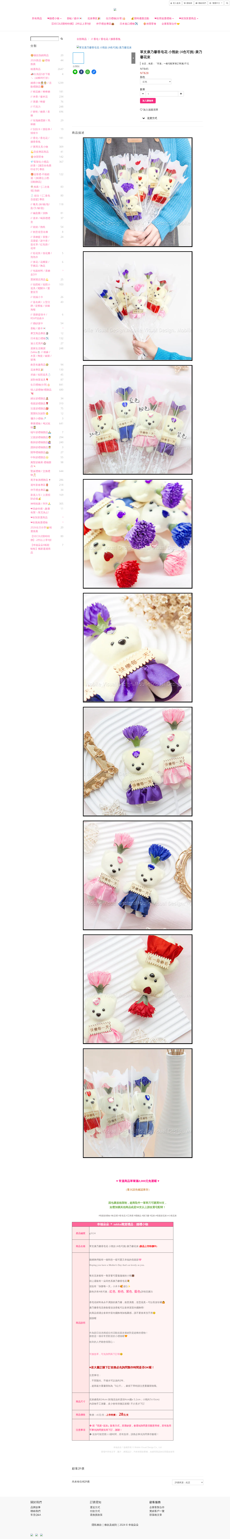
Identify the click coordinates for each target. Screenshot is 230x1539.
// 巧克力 (36, 106)
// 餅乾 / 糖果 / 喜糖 (40, 113)
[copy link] (94, 72)
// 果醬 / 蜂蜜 (38, 101)
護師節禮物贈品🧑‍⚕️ (41, 447)
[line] (75, 72)
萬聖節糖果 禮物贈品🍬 (41, 464)
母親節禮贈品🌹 (40, 403)
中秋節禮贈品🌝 (40, 457)
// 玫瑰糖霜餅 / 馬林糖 (40, 122)
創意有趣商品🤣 (40, 364)
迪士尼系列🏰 (38, 343)
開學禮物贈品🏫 (40, 452)
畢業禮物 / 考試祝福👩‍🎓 (40, 425)
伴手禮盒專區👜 (105, 23)
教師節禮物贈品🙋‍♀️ (41, 442)
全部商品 (82, 39)
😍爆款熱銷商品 (40, 55)
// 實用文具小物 (39, 146)
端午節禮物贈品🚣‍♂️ (41, 432)
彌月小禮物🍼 (38, 418)
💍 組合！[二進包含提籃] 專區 (40, 197)
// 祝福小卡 (37, 297)
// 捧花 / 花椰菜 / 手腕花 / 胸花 (40, 263)
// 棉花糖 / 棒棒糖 (40, 91)
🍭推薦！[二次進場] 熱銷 (40, 188)
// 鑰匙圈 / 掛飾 (39, 213)
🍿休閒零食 (149, 23)
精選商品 (36, 69)
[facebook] (81, 72)
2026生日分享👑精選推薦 (41, 529)
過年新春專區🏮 (40, 485)
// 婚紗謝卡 (37, 323)
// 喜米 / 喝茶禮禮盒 (40, 220)
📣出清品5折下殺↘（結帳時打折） (41, 76)
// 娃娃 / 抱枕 (38, 227)
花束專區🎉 (94, 18)
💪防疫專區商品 (40, 151)
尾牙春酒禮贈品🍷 (41, 480)
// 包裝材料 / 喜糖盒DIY (40, 272)
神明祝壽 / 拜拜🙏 (41, 503)
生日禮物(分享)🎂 (116, 18)
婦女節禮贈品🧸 (40, 398)
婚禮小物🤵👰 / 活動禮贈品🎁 (41, 84)
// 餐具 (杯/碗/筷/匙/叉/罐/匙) (40, 206)
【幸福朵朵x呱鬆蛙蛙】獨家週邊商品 (41, 548)
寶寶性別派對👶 (40, 413)
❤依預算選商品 (188, 18)
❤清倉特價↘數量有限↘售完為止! (40, 510)
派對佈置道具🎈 (40, 379)
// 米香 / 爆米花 (39, 96)
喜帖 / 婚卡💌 (74, 18)
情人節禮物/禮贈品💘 (41, 391)
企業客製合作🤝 (171, 23)
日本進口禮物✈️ (129, 23)
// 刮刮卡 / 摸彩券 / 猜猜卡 (41, 131)
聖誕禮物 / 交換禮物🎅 (40, 473)
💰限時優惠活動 (140, 18)
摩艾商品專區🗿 (40, 333)
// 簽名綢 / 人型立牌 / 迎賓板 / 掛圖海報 (40, 305)
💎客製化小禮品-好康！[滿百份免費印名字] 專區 (41, 165)
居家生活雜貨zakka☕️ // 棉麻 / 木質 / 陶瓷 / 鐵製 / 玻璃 (41, 354)
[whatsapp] (87, 72)
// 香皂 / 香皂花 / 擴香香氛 (40, 139)
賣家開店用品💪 (40, 279)
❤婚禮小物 (53, 18)
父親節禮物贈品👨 (41, 437)
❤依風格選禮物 (39, 522)
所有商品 (37, 18)
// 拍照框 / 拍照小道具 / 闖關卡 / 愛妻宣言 (40, 288)
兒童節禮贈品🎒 (40, 408)
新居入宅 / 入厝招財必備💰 (40, 496)
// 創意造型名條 (39, 232)
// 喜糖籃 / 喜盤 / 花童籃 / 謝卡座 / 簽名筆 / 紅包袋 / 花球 (40, 242)
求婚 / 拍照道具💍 (41, 374)
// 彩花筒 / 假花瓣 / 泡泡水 (41, 255)
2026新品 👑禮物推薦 (40, 62)
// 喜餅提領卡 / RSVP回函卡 (39, 316)
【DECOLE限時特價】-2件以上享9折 (70, 23)
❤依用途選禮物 (163, 18)
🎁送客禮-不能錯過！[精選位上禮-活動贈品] (40, 178)
